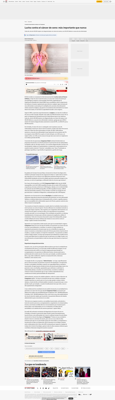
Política (28, 378)
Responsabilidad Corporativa (70, 392)
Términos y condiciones (58, 392)
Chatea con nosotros (86, 388)
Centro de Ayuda (37, 392)
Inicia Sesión (106, 1)
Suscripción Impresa (65, 388)
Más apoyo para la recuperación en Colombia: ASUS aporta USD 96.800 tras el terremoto (32, 167)
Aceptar (70, 398)
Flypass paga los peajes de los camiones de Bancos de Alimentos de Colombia (46, 167)
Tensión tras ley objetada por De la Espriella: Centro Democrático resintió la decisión (33, 381)
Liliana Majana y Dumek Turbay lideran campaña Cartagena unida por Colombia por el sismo (60, 167)
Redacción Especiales (29, 38)
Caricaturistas (62, 378)
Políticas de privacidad (47, 392)
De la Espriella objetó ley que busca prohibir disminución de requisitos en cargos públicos (49, 381)
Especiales (28, 165)
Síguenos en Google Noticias (47, 352)
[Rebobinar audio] (60, 84)
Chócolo (62, 379)
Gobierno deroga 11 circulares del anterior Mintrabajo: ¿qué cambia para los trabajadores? (83, 381)
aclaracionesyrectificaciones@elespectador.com (60, 396)
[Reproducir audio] (26, 84)
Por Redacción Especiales (30, 343)
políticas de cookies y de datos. (52, 399)
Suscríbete (99, 1)
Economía (78, 378)
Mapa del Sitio (55, 388)
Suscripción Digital (75, 388)
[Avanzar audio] (62, 84)
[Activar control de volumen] (66, 84)
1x (64, 84)
